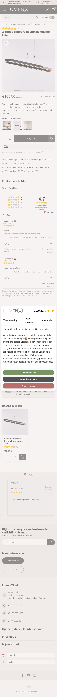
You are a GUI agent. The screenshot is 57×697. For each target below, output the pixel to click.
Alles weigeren (28, 386)
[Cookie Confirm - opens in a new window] (43, 310)
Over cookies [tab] (29, 320)
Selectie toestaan (28, 379)
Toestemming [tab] (10, 320)
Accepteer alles (28, 372)
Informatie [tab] (47, 320)
